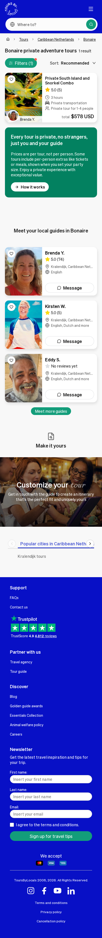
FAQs (14, 597)
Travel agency (21, 662)
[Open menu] (91, 9)
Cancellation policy (51, 921)
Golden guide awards (26, 706)
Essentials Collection (26, 715)
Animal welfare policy (26, 724)
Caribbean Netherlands (56, 39)
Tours (23, 39)
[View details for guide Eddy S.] (51, 378)
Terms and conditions (51, 902)
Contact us (19, 607)
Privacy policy (51, 912)
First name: (18, 772)
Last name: (18, 789)
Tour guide (18, 671)
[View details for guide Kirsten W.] (51, 324)
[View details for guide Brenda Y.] (51, 271)
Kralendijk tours (32, 556)
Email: (14, 807)
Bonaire (89, 39)
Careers (16, 734)
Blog (13, 696)
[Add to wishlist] (11, 79)
